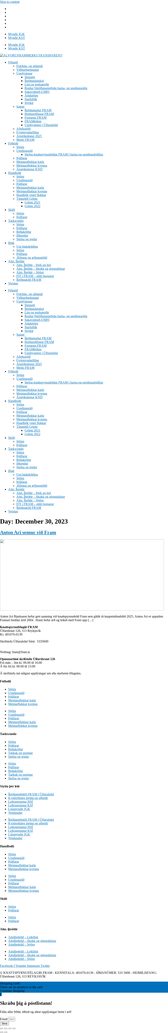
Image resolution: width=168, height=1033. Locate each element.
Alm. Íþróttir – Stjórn (30, 272)
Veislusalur (15, 812)
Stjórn (20, 147)
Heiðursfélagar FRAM (39, 114)
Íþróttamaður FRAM (38, 110)
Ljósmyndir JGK (19, 809)
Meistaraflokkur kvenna (31, 165)
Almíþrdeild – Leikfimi (23, 937)
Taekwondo (16, 220)
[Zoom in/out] (14, 1028)
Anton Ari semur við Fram (28, 532)
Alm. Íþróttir (16, 261)
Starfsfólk (31, 99)
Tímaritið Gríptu (26, 198)
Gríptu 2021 (32, 202)
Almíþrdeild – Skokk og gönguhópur (32, 941)
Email (4, 1019)
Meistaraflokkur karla (30, 162)
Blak (11, 243)
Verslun (13, 283)
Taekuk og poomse (20, 753)
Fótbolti (13, 143)
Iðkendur (22, 235)
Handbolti (14, 173)
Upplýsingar (24, 73)
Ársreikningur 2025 (29, 136)
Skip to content (9, 1)
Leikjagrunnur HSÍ (20, 801)
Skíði (11, 209)
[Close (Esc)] (1, 1028)
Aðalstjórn (31, 95)
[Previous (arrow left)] (1, 1032)
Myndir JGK (16, 34)
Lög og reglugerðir (37, 84)
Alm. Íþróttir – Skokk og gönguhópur (40, 268)
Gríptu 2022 (32, 206)
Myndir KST (16, 38)
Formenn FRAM (36, 117)
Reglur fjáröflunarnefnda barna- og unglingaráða (56, 88)
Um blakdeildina (27, 246)
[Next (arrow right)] (5, 1032)
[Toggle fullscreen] (9, 1028)
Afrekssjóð (23, 128)
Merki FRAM (25, 139)
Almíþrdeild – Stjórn (21, 944)
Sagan (20, 106)
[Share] (5, 1028)
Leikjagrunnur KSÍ (20, 805)
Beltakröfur (23, 232)
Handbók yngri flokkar (31, 195)
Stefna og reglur (26, 239)
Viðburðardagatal (27, 69)
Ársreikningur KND (29, 169)
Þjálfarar (21, 158)
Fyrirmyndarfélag (27, 132)
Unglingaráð (24, 150)
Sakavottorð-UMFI (37, 92)
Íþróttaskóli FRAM (28, 279)
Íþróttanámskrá (34, 80)
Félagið (13, 62)
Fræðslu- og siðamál (29, 66)
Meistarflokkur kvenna (22, 704)
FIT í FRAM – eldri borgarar (35, 276)
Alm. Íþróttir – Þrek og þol (33, 265)
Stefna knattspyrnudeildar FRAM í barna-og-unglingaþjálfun (64, 154)
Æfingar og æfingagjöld (31, 257)
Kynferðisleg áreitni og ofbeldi (28, 798)
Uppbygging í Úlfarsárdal (41, 125)
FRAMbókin (33, 121)
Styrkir (29, 103)
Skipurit (30, 77)
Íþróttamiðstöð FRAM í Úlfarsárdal (31, 794)
